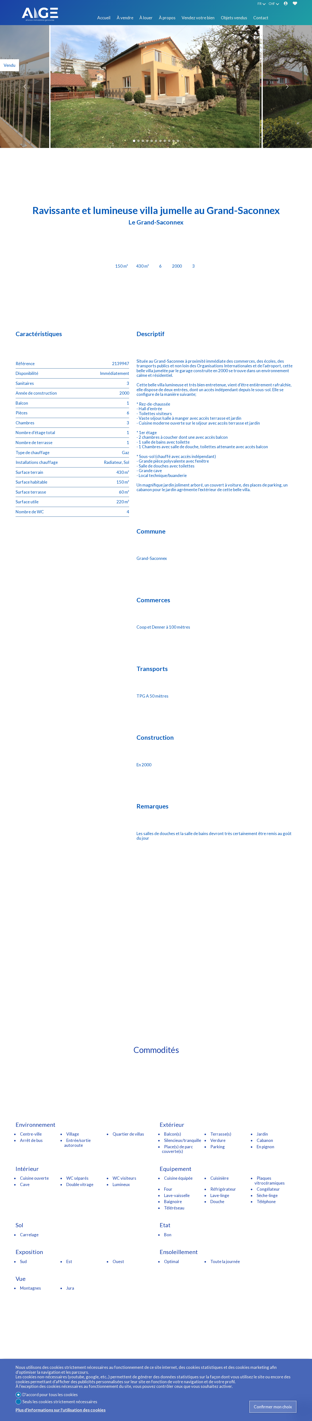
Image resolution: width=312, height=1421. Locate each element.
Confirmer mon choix (273, 1406)
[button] (25, 86)
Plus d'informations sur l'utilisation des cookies (61, 1410)
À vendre (125, 17)
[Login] (285, 4)
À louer (146, 17)
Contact (260, 17)
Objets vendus (234, 17)
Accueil (103, 17)
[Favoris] (295, 4)
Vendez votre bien (198, 17)
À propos (167, 17)
